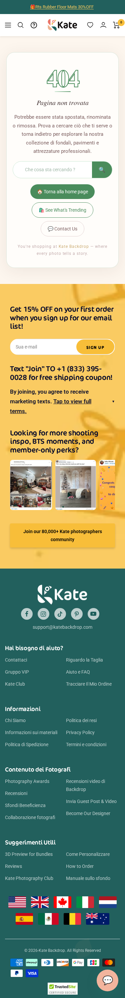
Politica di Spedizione (26, 744)
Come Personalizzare (88, 854)
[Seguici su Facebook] (27, 614)
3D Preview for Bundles (29, 854)
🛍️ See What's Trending (62, 210)
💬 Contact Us (62, 228)
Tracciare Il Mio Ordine (89, 684)
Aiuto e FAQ (78, 672)
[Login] (103, 25)
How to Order (80, 866)
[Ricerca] (21, 25)
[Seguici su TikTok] (60, 614)
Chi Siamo (15, 720)
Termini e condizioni (86, 744)
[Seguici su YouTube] (93, 614)
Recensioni (16, 793)
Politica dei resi (81, 720)
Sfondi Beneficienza (25, 805)
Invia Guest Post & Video (91, 801)
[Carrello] (116, 25)
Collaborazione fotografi (30, 817)
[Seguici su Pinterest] (77, 614)
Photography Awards (27, 781)
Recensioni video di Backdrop (85, 785)
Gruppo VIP (17, 672)
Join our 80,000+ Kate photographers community (62, 535)
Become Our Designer (88, 813)
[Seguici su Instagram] (43, 614)
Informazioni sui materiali (31, 732)
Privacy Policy (80, 732)
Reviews (13, 866)
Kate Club (15, 684)
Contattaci (16, 660)
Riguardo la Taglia (84, 660)
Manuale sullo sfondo (88, 878)
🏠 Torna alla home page (62, 191)
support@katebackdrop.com (62, 627)
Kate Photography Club (29, 878)
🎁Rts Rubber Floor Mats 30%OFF (62, 6)
